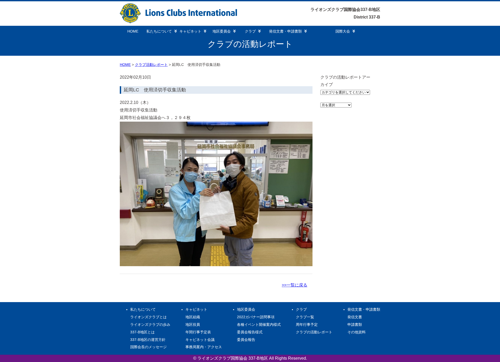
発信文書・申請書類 (285, 31)
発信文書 (354, 317)
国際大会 (342, 31)
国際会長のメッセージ (148, 347)
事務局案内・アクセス (203, 347)
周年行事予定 (307, 324)
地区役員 (192, 324)
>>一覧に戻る (294, 285)
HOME (132, 31)
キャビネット (190, 31)
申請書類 (354, 324)
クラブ (250, 31)
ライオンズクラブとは (148, 317)
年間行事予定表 (198, 332)
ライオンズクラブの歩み (150, 324)
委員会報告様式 (249, 332)
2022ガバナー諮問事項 (255, 317)
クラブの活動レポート (314, 332)
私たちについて (159, 31)
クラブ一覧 (305, 317)
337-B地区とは (142, 332)
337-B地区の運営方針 (148, 340)
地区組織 (192, 317)
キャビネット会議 (200, 340)
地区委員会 (222, 31)
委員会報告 (246, 340)
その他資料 (356, 332)
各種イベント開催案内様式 (259, 324)
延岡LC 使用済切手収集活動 (155, 89)
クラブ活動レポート (151, 65)
